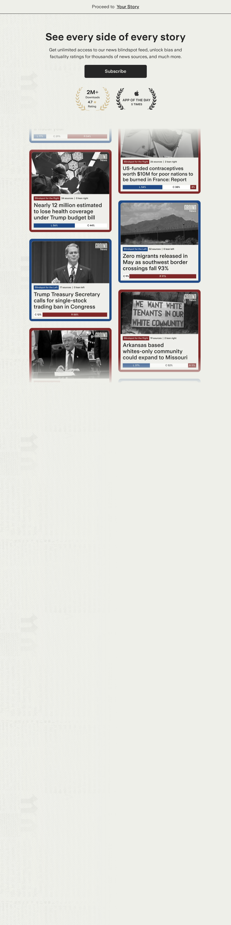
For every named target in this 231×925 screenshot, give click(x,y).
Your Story (128, 6)
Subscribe (115, 71)
